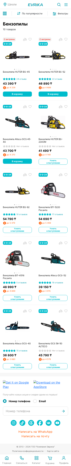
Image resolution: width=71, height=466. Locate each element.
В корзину (17, 94)
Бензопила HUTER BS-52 (52, 71)
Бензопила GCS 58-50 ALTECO (50, 345)
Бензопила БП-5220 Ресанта (49, 208)
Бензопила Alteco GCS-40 (17, 343)
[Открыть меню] (66, 4)
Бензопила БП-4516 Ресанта (13, 277)
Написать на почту (35, 436)
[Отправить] (63, 411)
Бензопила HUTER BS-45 (16, 71)
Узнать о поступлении (53, 161)
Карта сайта (53, 451)
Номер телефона (19, 401)
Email (42, 401)
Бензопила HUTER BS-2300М (51, 140)
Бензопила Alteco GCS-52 (52, 275)
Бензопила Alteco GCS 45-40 (17, 140)
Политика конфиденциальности (28, 451)
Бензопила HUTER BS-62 (16, 207)
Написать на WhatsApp (35, 431)
